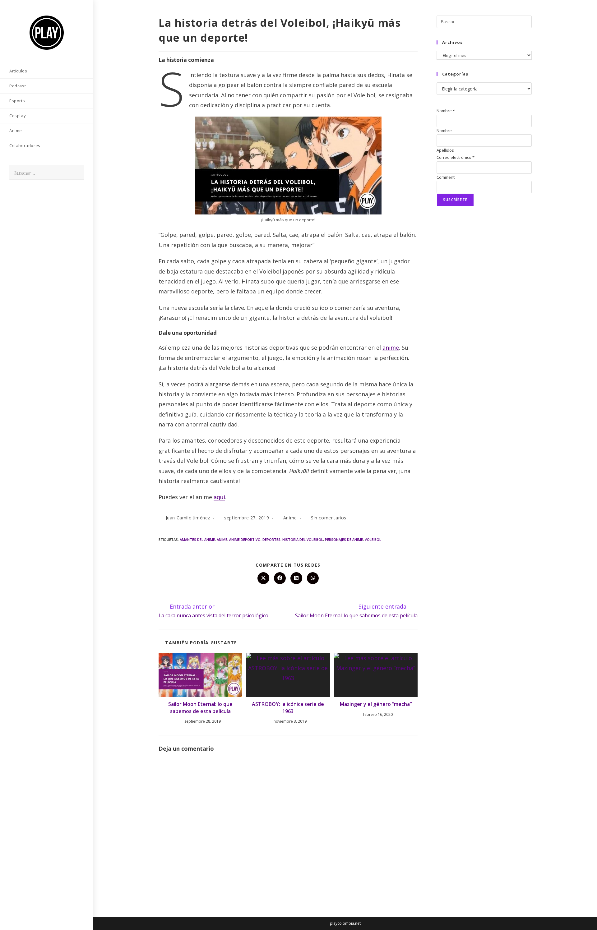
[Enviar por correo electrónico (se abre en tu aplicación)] (51, 197)
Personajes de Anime (344, 539)
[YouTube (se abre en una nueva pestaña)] (42, 197)
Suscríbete (455, 199)
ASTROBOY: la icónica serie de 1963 (288, 707)
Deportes (271, 539)
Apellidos (445, 150)
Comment (446, 177)
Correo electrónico (455, 157)
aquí (219, 497)
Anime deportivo (245, 539)
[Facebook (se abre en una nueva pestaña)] (23, 197)
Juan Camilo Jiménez (188, 518)
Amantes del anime (197, 539)
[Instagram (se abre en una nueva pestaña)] (32, 197)
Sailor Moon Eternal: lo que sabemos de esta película (200, 707)
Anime (290, 518)
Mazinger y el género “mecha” (376, 704)
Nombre (446, 110)
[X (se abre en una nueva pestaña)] (14, 197)
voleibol (373, 539)
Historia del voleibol (302, 539)
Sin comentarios (328, 518)
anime (390, 347)
